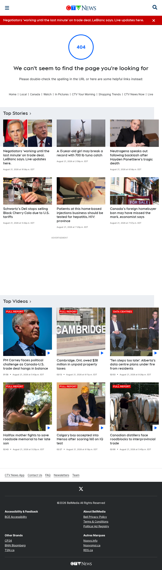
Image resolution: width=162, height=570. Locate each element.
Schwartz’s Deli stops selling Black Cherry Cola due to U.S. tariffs (26, 213)
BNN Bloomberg (15, 545)
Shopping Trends (110, 94)
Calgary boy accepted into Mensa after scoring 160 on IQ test (80, 439)
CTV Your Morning (83, 94)
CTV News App (14, 475)
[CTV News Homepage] (81, 8)
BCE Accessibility (16, 516)
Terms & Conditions (95, 521)
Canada (35, 94)
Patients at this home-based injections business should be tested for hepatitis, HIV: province (80, 215)
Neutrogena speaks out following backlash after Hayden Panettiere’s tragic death (131, 157)
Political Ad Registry (96, 526)
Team (75, 475)
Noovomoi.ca (91, 545)
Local (23, 94)
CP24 (8, 540)
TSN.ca (9, 550)
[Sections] (7, 8)
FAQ (48, 475)
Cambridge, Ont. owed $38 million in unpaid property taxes (77, 365)
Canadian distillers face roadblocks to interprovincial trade (132, 439)
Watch (47, 94)
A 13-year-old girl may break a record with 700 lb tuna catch (80, 153)
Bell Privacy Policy (95, 516)
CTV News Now (134, 94)
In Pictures (62, 94)
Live (150, 94)
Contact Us (35, 475)
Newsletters (61, 475)
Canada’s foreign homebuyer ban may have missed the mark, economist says (133, 213)
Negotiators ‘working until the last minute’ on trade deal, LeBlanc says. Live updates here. (26, 157)
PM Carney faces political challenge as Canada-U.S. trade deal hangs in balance (25, 364)
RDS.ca (88, 550)
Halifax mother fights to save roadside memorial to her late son (26, 439)
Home (12, 94)
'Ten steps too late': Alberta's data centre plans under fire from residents (132, 365)
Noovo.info (90, 540)
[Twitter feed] (81, 489)
